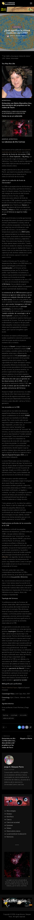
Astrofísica (17, 27)
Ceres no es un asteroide (12, 116)
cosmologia (14, 715)
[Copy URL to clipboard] (30, 727)
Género (9, 828)
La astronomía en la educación (13, 113)
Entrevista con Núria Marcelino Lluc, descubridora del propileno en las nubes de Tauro (17, 105)
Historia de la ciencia (13, 831)
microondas (23, 715)
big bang (5, 715)
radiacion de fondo (8, 718)
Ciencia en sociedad (18, 111)
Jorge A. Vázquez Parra (14, 766)
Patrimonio (10, 837)
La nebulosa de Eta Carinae (13, 142)
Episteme (10, 825)
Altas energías (11, 811)
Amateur (5, 139)
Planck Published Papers (9, 687)
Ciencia (9, 819)
